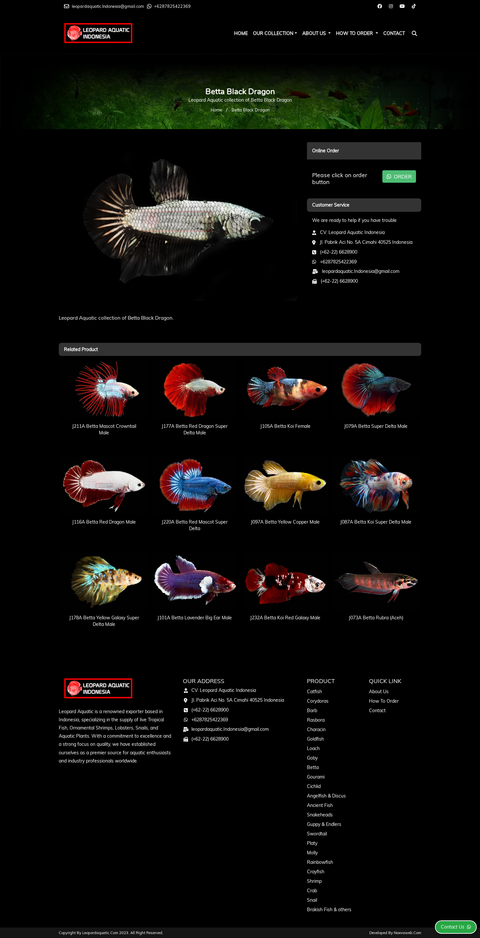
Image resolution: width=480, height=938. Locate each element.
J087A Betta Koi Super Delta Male (375, 522)
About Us (314, 33)
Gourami (316, 777)
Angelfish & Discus (326, 796)
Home (241, 33)
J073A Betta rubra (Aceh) (376, 618)
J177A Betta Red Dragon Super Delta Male (195, 429)
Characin (316, 729)
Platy (312, 843)
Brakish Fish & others (329, 910)
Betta (313, 767)
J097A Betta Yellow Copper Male (285, 522)
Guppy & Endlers (324, 824)
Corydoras (317, 701)
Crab (312, 891)
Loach (313, 748)
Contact (394, 33)
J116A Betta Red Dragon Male (104, 522)
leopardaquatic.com (100, 932)
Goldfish (315, 739)
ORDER (402, 176)
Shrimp (314, 881)
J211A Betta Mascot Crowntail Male (104, 429)
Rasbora (316, 720)
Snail (312, 900)
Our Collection (273, 33)
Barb (312, 710)
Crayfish (315, 872)
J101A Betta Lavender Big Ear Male (194, 618)
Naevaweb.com (407, 932)
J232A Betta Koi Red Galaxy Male (285, 618)
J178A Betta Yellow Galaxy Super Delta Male (104, 621)
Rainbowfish (320, 862)
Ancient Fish (320, 805)
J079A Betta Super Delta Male (376, 426)
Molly (312, 853)
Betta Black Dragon (250, 109)
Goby (312, 758)
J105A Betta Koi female (285, 426)
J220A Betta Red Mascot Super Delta (195, 525)
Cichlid (314, 786)
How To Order (355, 33)
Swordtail (317, 834)
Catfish (314, 692)
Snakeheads (320, 815)
